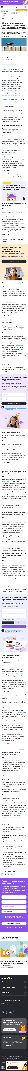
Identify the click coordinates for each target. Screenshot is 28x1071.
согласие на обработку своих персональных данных (13, 407)
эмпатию (4, 738)
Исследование (5, 69)
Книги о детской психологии (9, 64)
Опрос (13, 77)
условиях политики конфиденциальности (15, 408)
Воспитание (12, 959)
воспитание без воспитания (15, 673)
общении (23, 238)
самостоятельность (7, 154)
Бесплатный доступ (22, 10)
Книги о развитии (5, 62)
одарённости (13, 821)
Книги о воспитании (6, 59)
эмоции (21, 749)
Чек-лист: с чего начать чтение (9, 66)
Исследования (5, 99)
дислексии (20, 813)
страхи (9, 766)
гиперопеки (18, 346)
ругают (20, 712)
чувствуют (4, 90)
